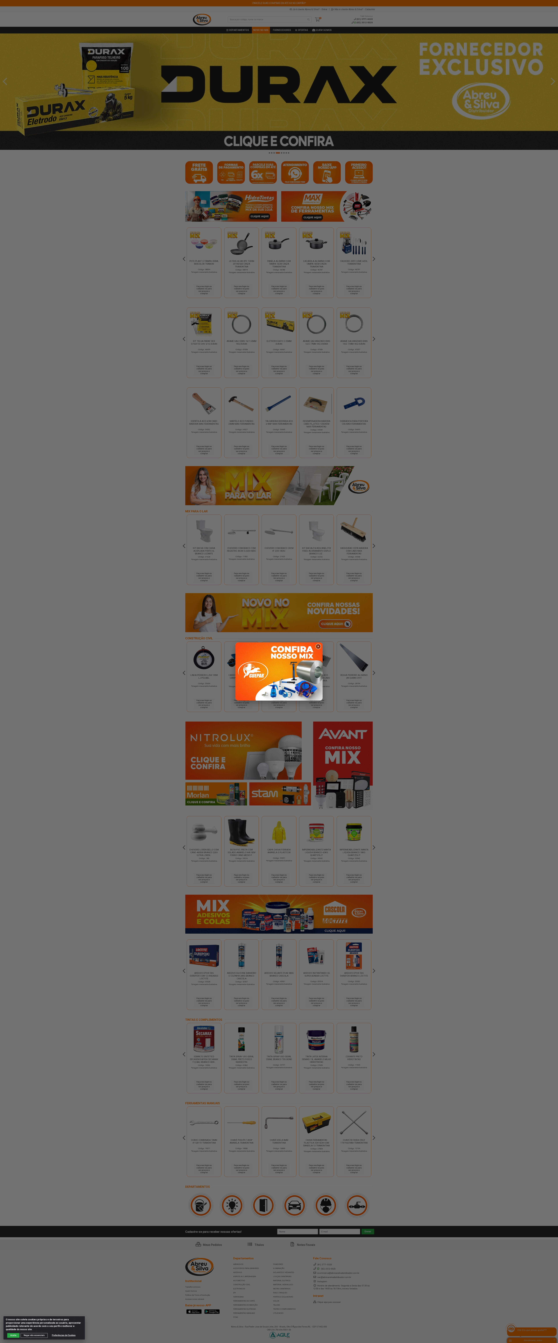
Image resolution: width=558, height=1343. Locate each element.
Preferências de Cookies (64, 1335)
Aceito (13, 1335)
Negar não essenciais (34, 1335)
